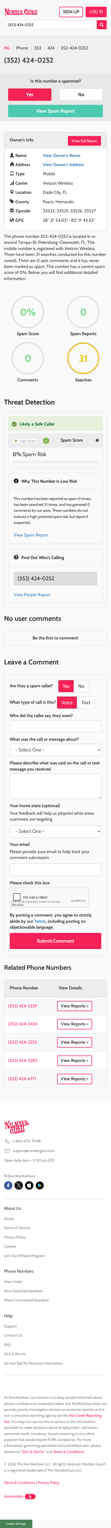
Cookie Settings (16, 1524)
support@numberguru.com (34, 1150)
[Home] (20, 11)
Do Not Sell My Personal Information (33, 1363)
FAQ (7, 1344)
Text (85, 703)
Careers (10, 1246)
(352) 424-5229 (22, 1005)
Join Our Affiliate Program (24, 1255)
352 (37, 48)
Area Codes (13, 1281)
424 (50, 48)
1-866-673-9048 (27, 1141)
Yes (29, 95)
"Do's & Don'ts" (33, 1451)
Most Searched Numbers (23, 1291)
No (81, 95)
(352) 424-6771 (22, 1078)
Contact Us (13, 1335)
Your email (20, 844)
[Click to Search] (102, 24)
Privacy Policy (15, 1237)
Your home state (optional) (35, 805)
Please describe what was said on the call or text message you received (55, 765)
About (9, 1218)
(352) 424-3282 (22, 1060)
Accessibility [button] (13, 1496)
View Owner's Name (61, 155)
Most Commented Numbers (26, 1300)
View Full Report (84, 140)
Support (10, 1326)
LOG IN (96, 11)
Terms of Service (17, 1227)
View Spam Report (55, 111)
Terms (40, 921)
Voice (66, 703)
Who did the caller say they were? (41, 715)
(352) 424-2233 (22, 1042)
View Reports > (74, 1005)
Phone (22, 48)
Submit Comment (55, 941)
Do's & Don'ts (15, 1353)
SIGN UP (71, 11)
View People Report (32, 594)
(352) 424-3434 (22, 1023)
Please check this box (30, 882)
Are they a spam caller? (31, 685)
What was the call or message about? (44, 739)
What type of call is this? (33, 702)
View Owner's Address (63, 164)
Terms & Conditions (68, 1451)
